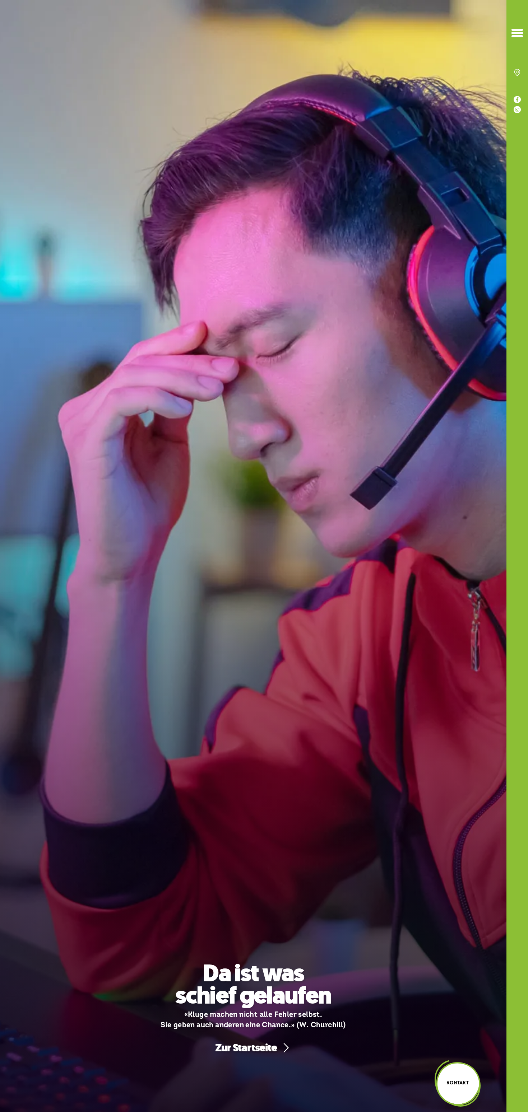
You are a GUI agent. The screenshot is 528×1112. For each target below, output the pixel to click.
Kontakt (457, 1083)
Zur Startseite (246, 1047)
